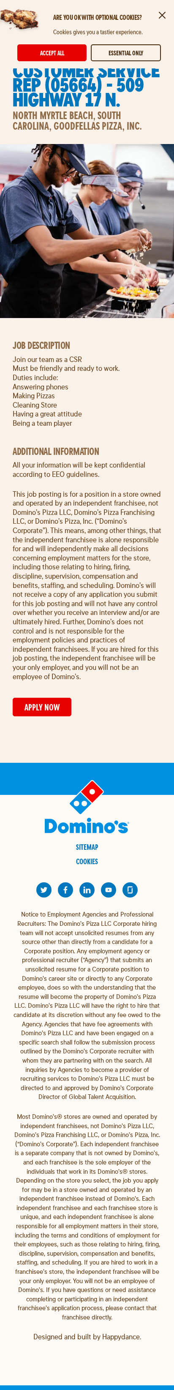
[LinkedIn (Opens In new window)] (87, 890)
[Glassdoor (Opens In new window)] (130, 890)
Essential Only (126, 53)
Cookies (87, 861)
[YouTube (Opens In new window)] (108, 890)
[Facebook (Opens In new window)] (65, 890)
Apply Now (42, 707)
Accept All (52, 53)
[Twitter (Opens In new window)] (44, 890)
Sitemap (87, 847)
